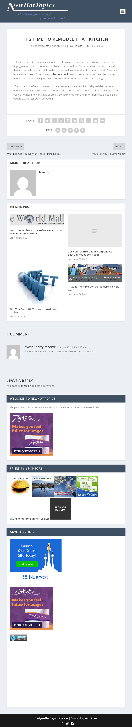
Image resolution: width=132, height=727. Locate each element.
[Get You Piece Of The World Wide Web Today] (37, 284)
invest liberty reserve (40, 347)
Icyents (45, 45)
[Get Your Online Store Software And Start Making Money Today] (37, 219)
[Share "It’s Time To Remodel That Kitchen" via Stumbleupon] (88, 120)
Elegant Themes (59, 718)
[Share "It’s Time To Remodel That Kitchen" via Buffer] (81, 120)
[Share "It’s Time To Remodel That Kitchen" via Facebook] (40, 120)
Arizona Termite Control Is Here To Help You (93, 288)
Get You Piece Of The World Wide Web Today (34, 310)
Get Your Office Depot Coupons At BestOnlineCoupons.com (90, 253)
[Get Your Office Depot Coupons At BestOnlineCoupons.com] (95, 230)
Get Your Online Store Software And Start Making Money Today (37, 232)
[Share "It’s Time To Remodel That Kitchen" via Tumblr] (61, 120)
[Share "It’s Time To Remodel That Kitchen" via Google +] (54, 120)
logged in (26, 385)
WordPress (91, 718)
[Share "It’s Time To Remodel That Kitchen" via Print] (102, 120)
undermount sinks (60, 74)
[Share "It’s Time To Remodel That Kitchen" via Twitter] (47, 120)
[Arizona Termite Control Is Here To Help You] (95, 273)
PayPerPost (75, 45)
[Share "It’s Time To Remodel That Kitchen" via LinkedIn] (74, 120)
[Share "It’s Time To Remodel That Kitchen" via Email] (95, 120)
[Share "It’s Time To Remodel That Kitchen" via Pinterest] (67, 120)
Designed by (42, 718)
